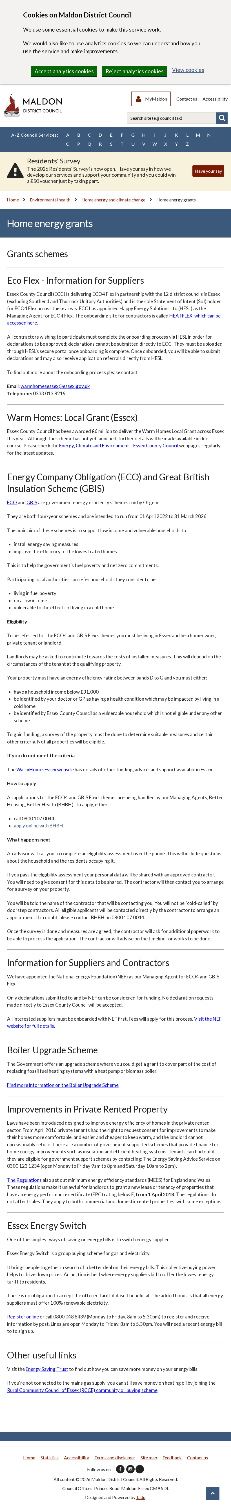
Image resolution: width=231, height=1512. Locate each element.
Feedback (172, 1457)
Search (222, 118)
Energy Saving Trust (47, 1369)
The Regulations (24, 1180)
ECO (12, 502)
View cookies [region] (188, 69)
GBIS (31, 502)
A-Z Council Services (34, 134)
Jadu (140, 1497)
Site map (149, 1457)
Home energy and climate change (113, 199)
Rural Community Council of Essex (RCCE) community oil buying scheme (82, 1390)
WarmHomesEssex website (45, 769)
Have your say (208, 171)
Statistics (50, 1457)
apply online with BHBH (38, 826)
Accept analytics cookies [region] (64, 71)
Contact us (186, 98)
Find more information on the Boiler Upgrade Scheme (63, 1085)
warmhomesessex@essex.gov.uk (55, 386)
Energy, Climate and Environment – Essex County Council (118, 446)
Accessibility (215, 98)
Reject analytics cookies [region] (135, 71)
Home (13, 199)
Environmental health (50, 199)
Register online (23, 1317)
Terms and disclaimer (114, 1457)
